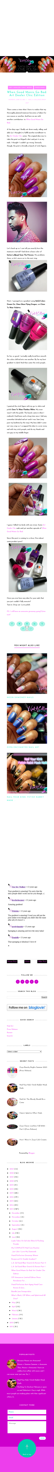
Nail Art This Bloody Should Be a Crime (32, 1101)
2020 (12, 1181)
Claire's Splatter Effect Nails (30, 1113)
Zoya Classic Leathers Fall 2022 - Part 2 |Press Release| (32, 1127)
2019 (12, 1185)
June (14, 1237)
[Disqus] (27, 848)
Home (27, 962)
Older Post (42, 962)
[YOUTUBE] (32, 982)
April (14, 1307)
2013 (12, 1209)
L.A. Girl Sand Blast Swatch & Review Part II (28, 1263)
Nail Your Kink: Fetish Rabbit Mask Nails (33, 1086)
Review (9, 1033)
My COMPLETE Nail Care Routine (25, 1248)
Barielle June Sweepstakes (21, 1292)
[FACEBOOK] (18, 982)
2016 (12, 1197)
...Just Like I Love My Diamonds (23, 1252)
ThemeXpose (27, 1468)
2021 (12, 1177)
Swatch (10, 1036)
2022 (12, 1173)
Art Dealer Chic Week (20, 87)
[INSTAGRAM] (27, 982)
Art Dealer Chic (16, 136)
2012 (12, 1323)
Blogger (32, 1153)
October (15, 1221)
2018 (12, 1189)
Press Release (12, 1029)
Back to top (27, 1454)
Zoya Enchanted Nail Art (23, 747)
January (15, 1319)
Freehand (40, 87)
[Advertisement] (27, 27)
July (13, 1233)
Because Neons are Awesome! (29, 1361)
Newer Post (12, 962)
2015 (12, 1201)
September (16, 1225)
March (14, 1311)
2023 (12, 1169)
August (15, 1229)
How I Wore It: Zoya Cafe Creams (33, 1140)
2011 (12, 1327)
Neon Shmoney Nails (20, 697)
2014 (12, 1205)
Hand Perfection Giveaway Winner (24, 1255)
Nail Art (10, 1026)
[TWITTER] (22, 982)
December (16, 1213)
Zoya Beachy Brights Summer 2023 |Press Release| (33, 1069)
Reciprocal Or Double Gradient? (23, 1259)
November (16, 1217)
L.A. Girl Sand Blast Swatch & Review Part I (28, 1267)
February (15, 1315)
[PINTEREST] (36, 982)
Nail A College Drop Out (27, 1459)
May (14, 1303)
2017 (12, 1193)
